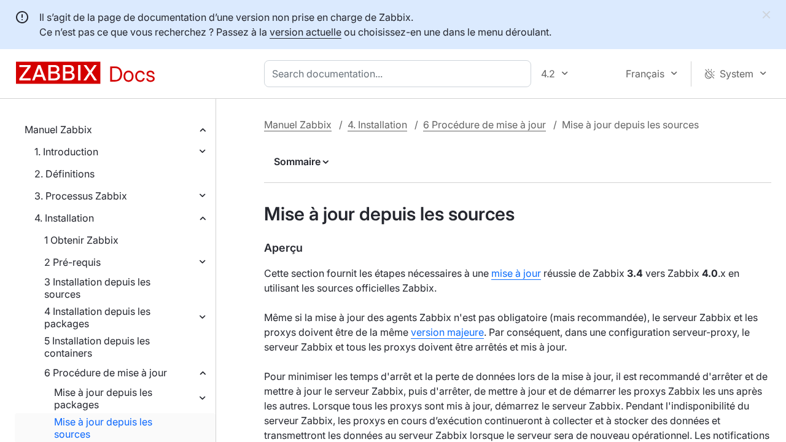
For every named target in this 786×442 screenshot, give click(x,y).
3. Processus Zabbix (80, 196)
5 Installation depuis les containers (97, 347)
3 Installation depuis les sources (97, 288)
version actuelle (305, 32)
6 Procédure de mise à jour (105, 372)
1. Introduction (66, 151)
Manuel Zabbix (58, 129)
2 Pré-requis (72, 262)
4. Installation (64, 218)
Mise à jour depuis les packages (103, 398)
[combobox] (400, 73)
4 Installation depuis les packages (97, 317)
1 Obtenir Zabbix (81, 240)
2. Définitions (64, 174)
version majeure (447, 332)
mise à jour (516, 273)
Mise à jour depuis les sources (103, 428)
